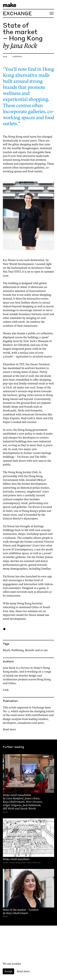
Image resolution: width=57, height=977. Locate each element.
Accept (8, 971)
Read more (9, 729)
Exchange (17, 13)
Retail (6, 650)
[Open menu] (51, 13)
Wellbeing (17, 650)
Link (6, 689)
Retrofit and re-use (36, 650)
